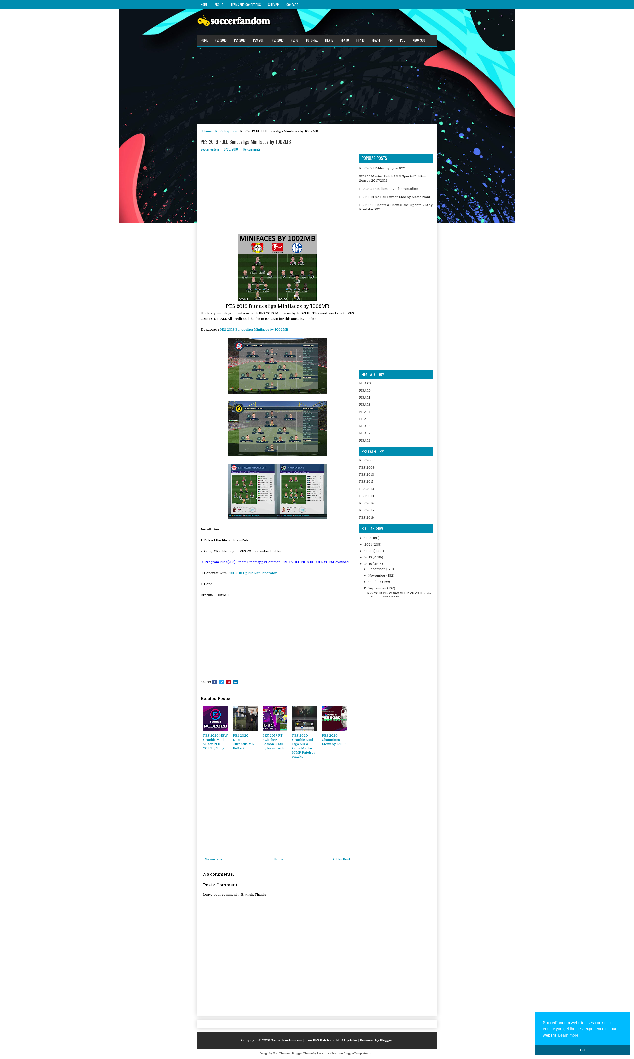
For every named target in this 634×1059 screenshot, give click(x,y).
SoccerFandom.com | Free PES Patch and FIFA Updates (314, 1040)
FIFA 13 (364, 404)
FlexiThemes (281, 1053)
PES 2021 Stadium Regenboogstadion (388, 189)
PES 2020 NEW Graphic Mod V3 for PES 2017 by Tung (215, 742)
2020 (368, 551)
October (375, 582)
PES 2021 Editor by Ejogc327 (382, 168)
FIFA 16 (360, 40)
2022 (368, 538)
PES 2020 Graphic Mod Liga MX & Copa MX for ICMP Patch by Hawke (304, 746)
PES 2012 (366, 489)
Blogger (386, 1040)
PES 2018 (240, 40)
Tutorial (312, 40)
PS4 (390, 40)
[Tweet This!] (221, 682)
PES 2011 (366, 481)
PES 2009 (367, 467)
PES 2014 (366, 503)
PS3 (402, 40)
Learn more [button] (568, 1035)
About (219, 4)
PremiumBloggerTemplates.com (352, 1053)
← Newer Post (212, 859)
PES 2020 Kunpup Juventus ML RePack (243, 742)
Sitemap (273, 4)
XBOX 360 (419, 40)
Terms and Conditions (246, 4)
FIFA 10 (365, 390)
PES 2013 (278, 40)
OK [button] (582, 1050)
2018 (368, 564)
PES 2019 (221, 40)
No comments (251, 149)
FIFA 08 (365, 383)
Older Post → (343, 859)
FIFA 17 (364, 433)
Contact (292, 4)
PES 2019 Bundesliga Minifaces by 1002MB (254, 329)
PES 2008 (367, 460)
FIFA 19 (329, 40)
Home (204, 4)
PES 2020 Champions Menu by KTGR (334, 740)
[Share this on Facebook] (214, 682)
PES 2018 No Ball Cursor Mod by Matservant (394, 197)
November (377, 575)
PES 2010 (366, 474)
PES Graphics (226, 131)
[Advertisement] (317, 85)
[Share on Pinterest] (228, 682)
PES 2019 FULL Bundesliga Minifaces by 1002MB (246, 141)
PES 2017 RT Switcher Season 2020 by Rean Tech (273, 742)
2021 (368, 544)
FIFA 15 (364, 419)
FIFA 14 (376, 40)
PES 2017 (258, 40)
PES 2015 (366, 510)
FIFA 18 (345, 40)
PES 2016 (366, 517)
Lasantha (323, 1053)
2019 (368, 557)
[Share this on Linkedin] (235, 682)
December (377, 569)
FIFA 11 (364, 397)
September (377, 588)
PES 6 (294, 40)
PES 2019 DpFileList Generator (252, 573)
